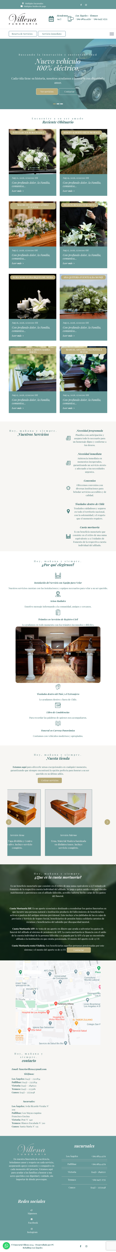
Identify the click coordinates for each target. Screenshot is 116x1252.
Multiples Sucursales (34, 3)
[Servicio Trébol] (83, 808)
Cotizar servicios (49, 780)
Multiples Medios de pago (34, 6)
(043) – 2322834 (32, 1078)
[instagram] (86, 5)
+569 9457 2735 (100, 18)
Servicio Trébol (83, 835)
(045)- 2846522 (98, 1171)
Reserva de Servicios (22, 33)
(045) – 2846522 (28, 1085)
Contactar (79, 949)
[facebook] (81, 5)
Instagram (32, 1232)
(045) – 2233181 (28, 1088)
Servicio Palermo (32, 835)
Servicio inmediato (52, 33)
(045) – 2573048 (27, 1092)
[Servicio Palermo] (32, 808)
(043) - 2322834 (29, 1082)
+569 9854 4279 (83, 18)
